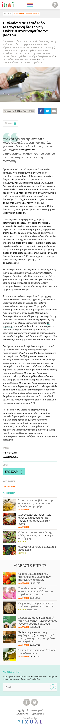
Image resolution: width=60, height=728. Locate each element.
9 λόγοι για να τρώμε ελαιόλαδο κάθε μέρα (30, 551)
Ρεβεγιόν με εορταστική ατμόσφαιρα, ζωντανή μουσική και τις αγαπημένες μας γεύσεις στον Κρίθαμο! (30, 638)
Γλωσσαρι (11, 471)
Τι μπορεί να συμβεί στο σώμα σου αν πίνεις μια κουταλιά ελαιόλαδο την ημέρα (30, 505)
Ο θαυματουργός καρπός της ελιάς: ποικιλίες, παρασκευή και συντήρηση (30, 537)
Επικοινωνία (22, 713)
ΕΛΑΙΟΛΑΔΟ (10, 456)
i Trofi (8, 4)
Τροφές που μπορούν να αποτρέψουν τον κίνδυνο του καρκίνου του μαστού (30, 593)
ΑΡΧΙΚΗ (7, 14)
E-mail (54, 111)
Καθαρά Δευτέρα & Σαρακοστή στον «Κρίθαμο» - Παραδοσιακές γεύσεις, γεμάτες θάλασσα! (30, 622)
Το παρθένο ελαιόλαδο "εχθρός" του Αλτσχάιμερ (30, 654)
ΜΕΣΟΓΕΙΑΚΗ (32, 14)
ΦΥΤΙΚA (22, 541)
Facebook (41, 111)
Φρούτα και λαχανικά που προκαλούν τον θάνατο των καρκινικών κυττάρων (30, 578)
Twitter (47, 111)
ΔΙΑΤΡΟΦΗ (18, 14)
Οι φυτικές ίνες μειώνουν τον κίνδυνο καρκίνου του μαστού (30, 608)
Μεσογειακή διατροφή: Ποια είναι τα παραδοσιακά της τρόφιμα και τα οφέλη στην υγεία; (30, 520)
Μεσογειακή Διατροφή (16, 219)
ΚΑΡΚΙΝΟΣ (10, 453)
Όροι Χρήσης (38, 713)
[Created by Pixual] (30, 720)
